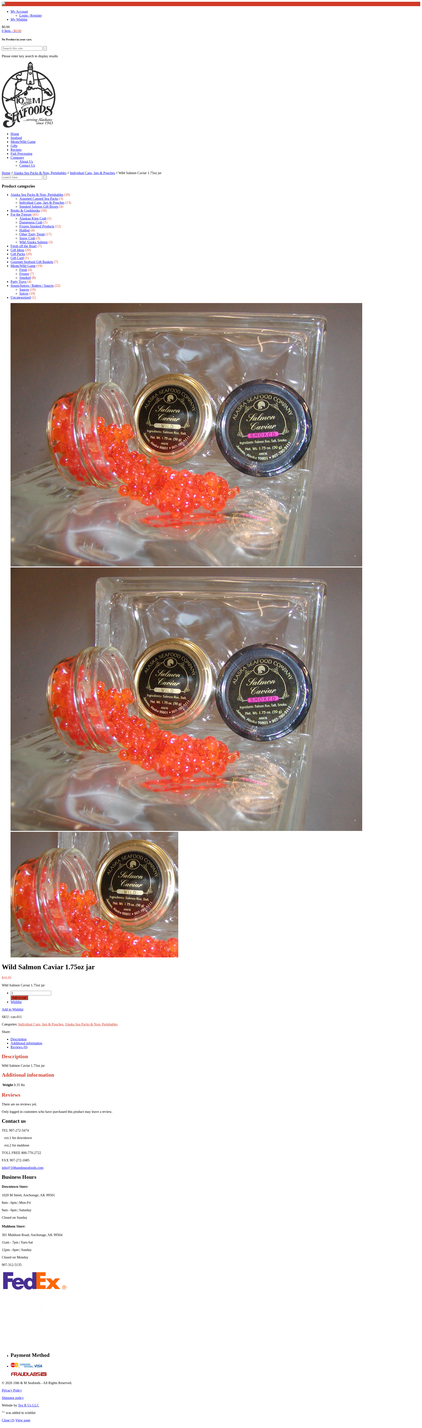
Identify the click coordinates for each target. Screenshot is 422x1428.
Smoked (25, 278)
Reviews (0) (19, 1047)
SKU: (6, 1017)
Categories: (10, 1024)
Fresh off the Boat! (24, 246)
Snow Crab (27, 238)
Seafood (16, 138)
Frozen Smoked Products (36, 226)
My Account (19, 11)
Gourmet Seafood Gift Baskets (32, 262)
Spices (23, 293)
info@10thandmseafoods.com (22, 1168)
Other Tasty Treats (32, 234)
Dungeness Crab (30, 222)
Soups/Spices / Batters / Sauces (32, 285)
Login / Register (30, 15)
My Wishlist (19, 19)
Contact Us (27, 165)
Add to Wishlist (12, 1009)
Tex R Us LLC (28, 1405)
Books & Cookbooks (25, 210)
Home (15, 134)
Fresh (23, 270)
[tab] (215, 1039)
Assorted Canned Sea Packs (38, 198)
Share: (6, 1032)
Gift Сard (17, 258)
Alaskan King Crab (32, 218)
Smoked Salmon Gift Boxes (38, 206)
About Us (26, 161)
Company (17, 157)
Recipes (16, 150)
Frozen (24, 274)
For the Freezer (21, 214)
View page (22, 1420)
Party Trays (18, 281)
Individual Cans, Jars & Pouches (92, 173)
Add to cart (19, 997)
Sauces (24, 289)
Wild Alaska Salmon (33, 242)
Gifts (14, 146)
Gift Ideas (17, 250)
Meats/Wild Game (23, 142)
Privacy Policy (12, 1390)
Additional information (26, 1043)
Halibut (24, 230)
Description (19, 1039)
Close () (8, 1420)
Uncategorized (21, 297)
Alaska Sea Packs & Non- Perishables (40, 173)
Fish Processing (21, 153)
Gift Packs (18, 254)
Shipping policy (13, 1398)
